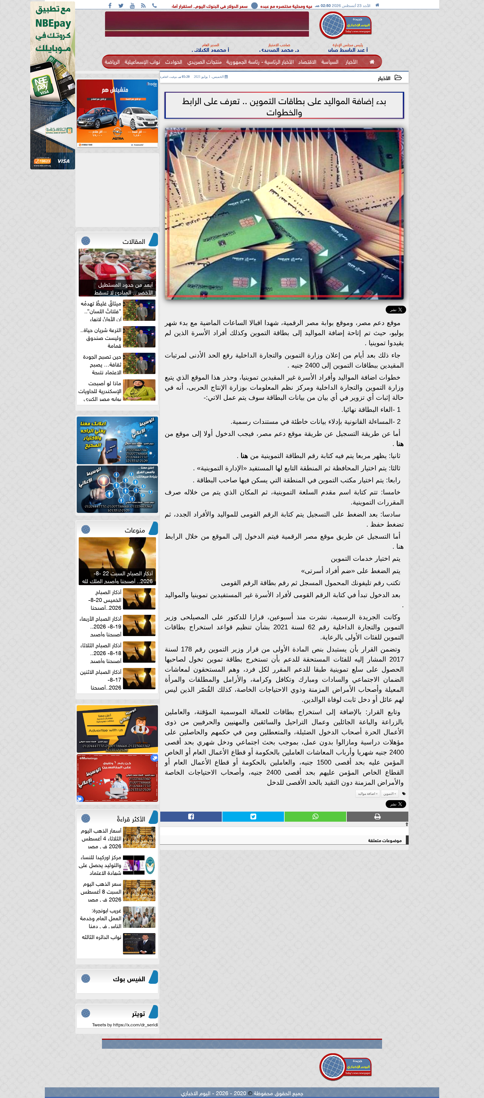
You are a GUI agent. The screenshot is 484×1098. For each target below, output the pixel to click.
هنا (399, 443)
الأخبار (384, 77)
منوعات (135, 529)
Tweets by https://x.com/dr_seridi (125, 1024)
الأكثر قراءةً (131, 818)
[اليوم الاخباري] (117, 440)
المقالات (134, 240)
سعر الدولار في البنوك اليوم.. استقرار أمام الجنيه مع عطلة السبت (257, 5)
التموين (388, 794)
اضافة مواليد (366, 794)
